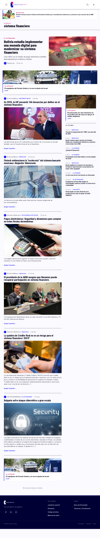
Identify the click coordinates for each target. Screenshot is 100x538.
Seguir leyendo (10, 148)
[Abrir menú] (6, 4)
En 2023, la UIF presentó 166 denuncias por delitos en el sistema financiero (32, 103)
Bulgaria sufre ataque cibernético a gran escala (27, 400)
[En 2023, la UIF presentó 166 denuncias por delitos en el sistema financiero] (33, 123)
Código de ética (53, 512)
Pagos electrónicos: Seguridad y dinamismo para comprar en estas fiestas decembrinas (32, 220)
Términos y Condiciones (82, 508)
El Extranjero (9, 38)
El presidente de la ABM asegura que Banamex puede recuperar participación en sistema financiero (30, 278)
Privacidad (81, 523)
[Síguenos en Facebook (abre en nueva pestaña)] (6, 512)
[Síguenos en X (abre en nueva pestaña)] (11, 512)
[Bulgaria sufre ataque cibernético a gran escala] (33, 419)
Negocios (22, 157)
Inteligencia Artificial (30, 215)
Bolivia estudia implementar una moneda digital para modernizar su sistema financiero (23, 47)
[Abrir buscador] (87, 4)
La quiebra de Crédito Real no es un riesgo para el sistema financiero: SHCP (28, 337)
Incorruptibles (25, 98)
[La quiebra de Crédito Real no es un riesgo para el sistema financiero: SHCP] (33, 357)
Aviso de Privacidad (80, 505)
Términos (88, 523)
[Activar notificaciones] (93, 4)
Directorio (51, 508)
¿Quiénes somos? (54, 505)
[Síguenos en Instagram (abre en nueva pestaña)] (16, 512)
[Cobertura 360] (18, 4)
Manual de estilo (53, 515)
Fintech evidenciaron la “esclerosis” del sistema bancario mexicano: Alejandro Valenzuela (32, 162)
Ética (94, 523)
